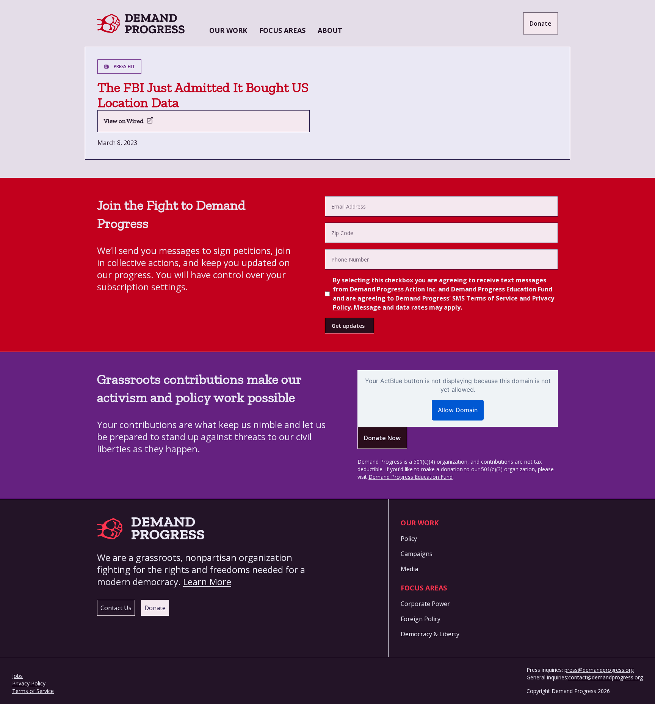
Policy (409, 538)
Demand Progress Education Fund (410, 476)
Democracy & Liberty (430, 634)
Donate (541, 23)
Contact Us (116, 608)
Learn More (207, 581)
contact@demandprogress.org (605, 677)
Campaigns (416, 554)
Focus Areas (282, 30)
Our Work (228, 30)
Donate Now (382, 438)
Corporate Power (425, 604)
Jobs (17, 675)
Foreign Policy (420, 619)
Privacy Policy (28, 683)
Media (409, 569)
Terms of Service (492, 298)
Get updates (348, 325)
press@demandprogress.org (599, 669)
